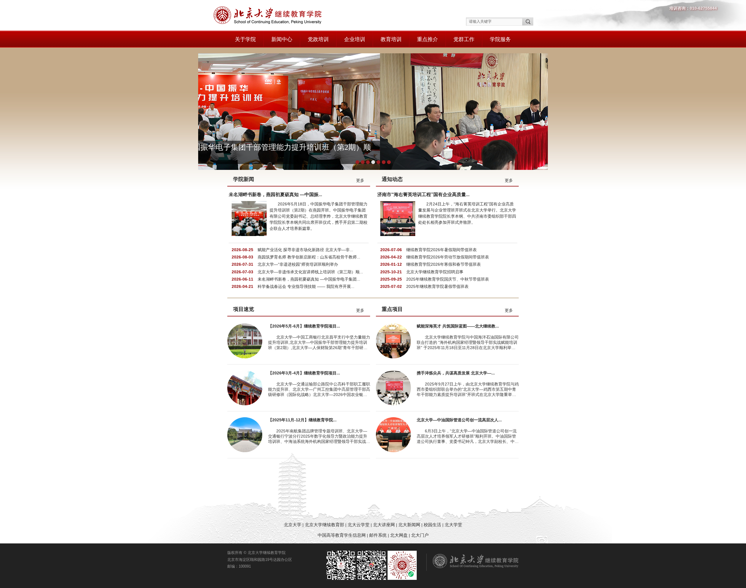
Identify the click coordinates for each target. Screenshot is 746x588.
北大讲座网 (384, 524)
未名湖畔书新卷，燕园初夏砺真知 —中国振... (275, 194)
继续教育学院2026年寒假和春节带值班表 (443, 264)
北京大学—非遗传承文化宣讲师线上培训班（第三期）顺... (310, 272)
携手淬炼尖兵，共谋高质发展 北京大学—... (456, 373)
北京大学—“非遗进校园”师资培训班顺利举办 (298, 264)
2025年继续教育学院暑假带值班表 (437, 286)
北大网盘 (399, 535)
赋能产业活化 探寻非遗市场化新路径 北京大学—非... (305, 249)
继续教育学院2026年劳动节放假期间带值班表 (447, 257)
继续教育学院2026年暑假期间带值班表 (441, 249)
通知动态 (392, 179)
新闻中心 (281, 39)
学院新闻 (243, 179)
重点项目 (392, 309)
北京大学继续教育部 (324, 524)
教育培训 (391, 39)
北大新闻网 (409, 524)
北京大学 (293, 524)
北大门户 (420, 535)
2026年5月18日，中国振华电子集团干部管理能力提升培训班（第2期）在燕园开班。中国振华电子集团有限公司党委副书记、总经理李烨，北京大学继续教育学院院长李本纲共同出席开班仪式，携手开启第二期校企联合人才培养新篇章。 (318, 216)
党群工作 (463, 39)
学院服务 (500, 39)
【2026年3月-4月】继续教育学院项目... (304, 373)
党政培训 (318, 39)
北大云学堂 (359, 524)
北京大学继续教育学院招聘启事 (434, 272)
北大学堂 (453, 524)
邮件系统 (378, 535)
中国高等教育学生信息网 (342, 535)
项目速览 (243, 309)
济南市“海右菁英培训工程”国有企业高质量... (423, 194)
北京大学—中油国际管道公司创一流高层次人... (459, 420)
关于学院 (245, 39)
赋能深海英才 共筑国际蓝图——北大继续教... (458, 326)
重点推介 (427, 39)
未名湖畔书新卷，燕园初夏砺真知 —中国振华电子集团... (309, 279)
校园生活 (432, 524)
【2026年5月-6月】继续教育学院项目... (304, 326)
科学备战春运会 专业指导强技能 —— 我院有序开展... (306, 286)
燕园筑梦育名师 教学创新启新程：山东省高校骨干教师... (309, 257)
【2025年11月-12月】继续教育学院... (302, 420)
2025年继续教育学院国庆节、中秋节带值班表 (447, 279)
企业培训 (354, 39)
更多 (360, 180)
